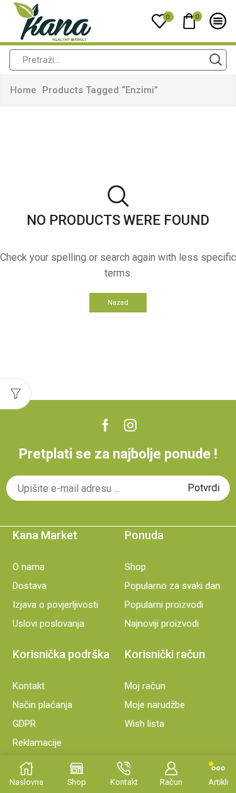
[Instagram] (130, 425)
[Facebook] (105, 425)
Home (23, 90)
